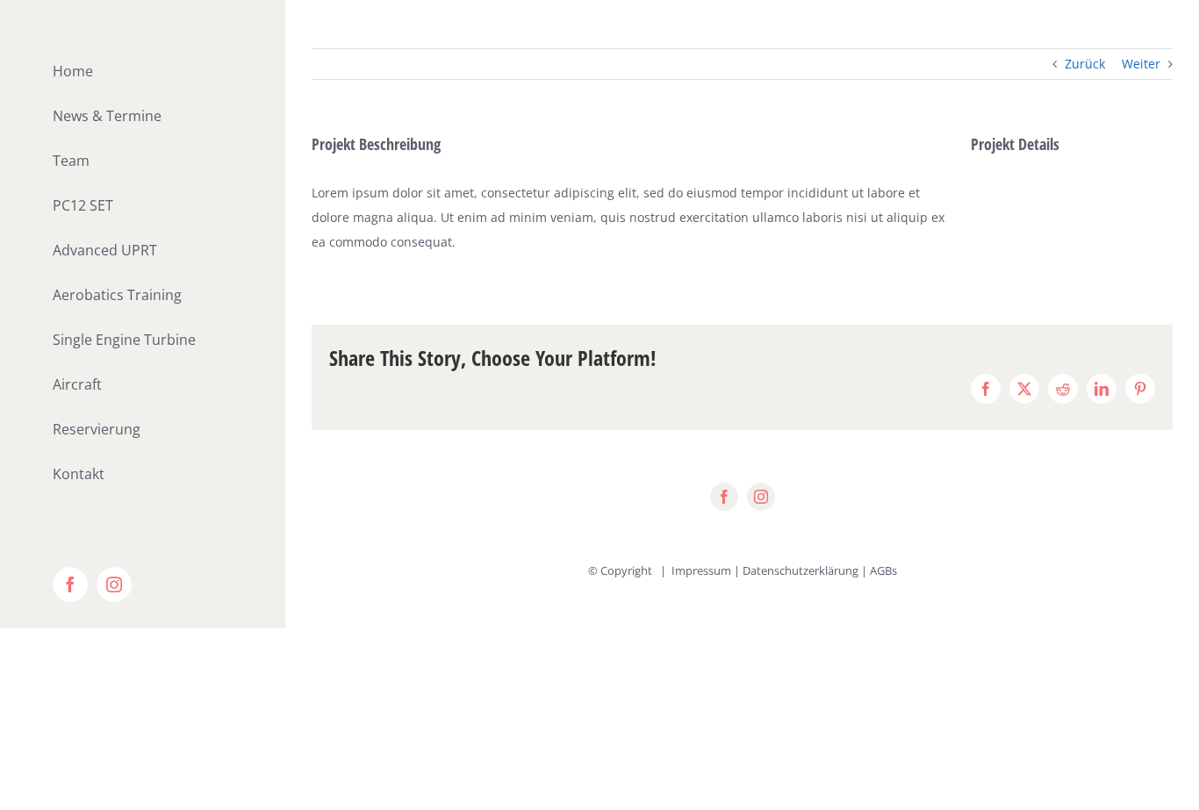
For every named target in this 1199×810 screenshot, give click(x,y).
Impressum (701, 570)
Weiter (1141, 63)
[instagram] (761, 497)
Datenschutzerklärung (800, 570)
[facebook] (724, 497)
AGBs (883, 570)
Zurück (1085, 63)
